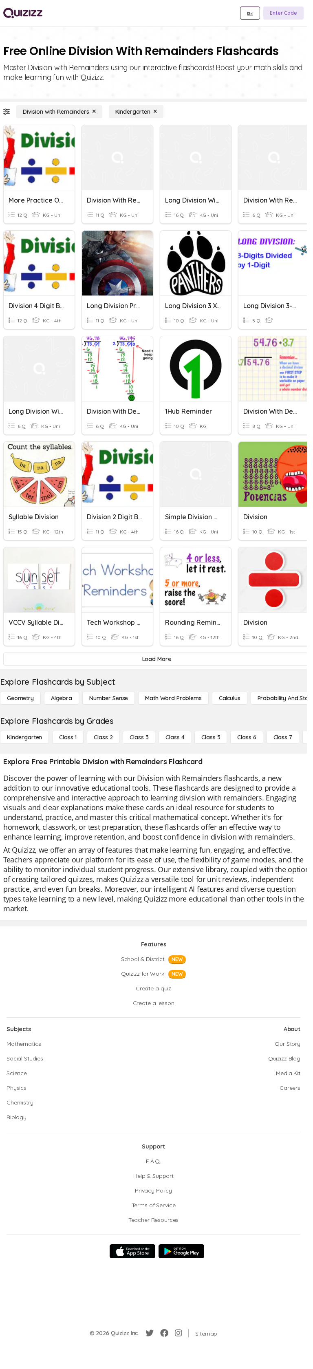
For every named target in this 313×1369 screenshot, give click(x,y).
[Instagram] (178, 1333)
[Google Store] (181, 1251)
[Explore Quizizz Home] (22, 13)
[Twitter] (149, 1333)
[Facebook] (164, 1333)
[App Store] (132, 1251)
